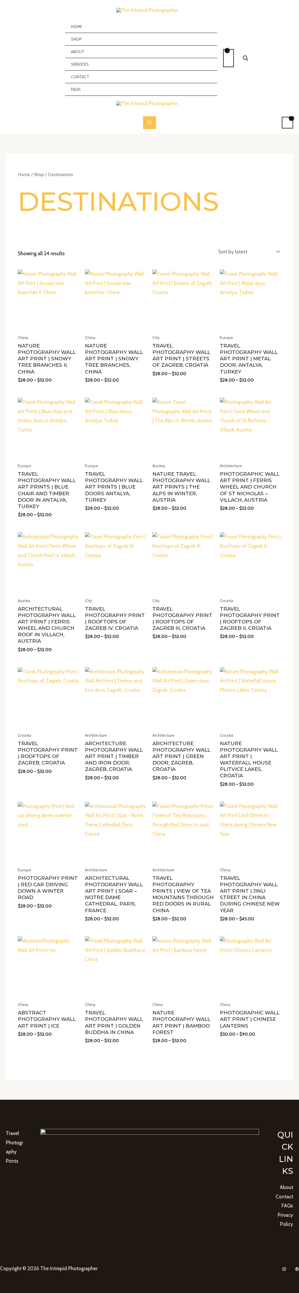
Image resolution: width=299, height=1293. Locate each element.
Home (76, 26)
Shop (76, 39)
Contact (80, 76)
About (77, 51)
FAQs (76, 89)
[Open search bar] (245, 58)
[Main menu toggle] (149, 122)
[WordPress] (297, 1269)
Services (80, 64)
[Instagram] (284, 1269)
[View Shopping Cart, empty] (228, 58)
